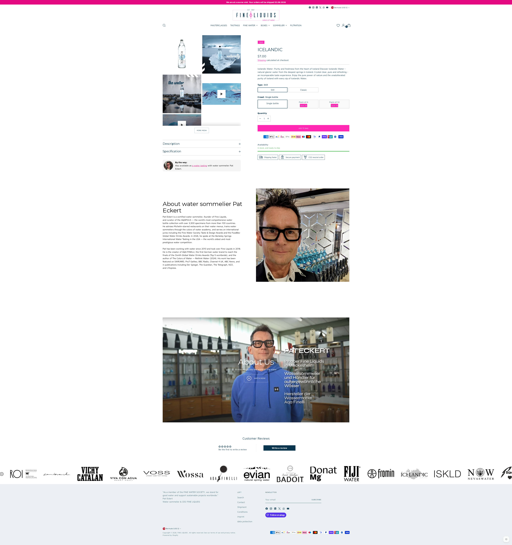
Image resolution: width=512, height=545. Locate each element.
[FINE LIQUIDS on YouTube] (327, 7)
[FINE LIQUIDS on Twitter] (320, 7)
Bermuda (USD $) (340, 8)
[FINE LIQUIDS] (256, 15)
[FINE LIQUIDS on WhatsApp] (324, 7)
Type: (263, 84)
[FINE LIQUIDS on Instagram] (313, 7)
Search (240, 497)
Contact (241, 502)
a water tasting (199, 165)
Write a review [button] (279, 448)
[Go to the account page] (342, 25)
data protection (244, 521)
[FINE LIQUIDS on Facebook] (310, 7)
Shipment (242, 507)
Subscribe (316, 500)
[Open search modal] (164, 25)
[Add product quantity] (268, 118)
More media (202, 130)
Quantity (262, 113)
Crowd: (268, 97)
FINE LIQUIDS (182, 533)
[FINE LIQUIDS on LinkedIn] (317, 7)
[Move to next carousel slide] (347, 303)
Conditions (242, 512)
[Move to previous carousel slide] (341, 303)
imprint (240, 516)
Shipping (262, 60)
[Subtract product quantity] (260, 118)
